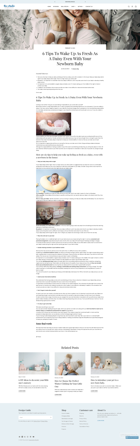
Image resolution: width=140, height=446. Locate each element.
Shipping (81, 413)
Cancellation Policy (84, 426)
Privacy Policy (83, 418)
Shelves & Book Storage (68, 424)
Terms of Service (83, 424)
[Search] (128, 6)
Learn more (22, 391)
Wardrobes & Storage (67, 418)
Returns (81, 416)
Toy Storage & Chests (67, 421)
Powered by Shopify (34, 440)
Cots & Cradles (65, 413)
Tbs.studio (25, 440)
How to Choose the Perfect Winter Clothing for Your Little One (68, 384)
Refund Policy (82, 421)
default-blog (75, 68)
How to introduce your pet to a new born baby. (104, 381)
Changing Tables (66, 416)
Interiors (64, 426)
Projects (64, 429)
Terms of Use (37, 421)
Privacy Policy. (44, 421)
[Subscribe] (50, 417)
